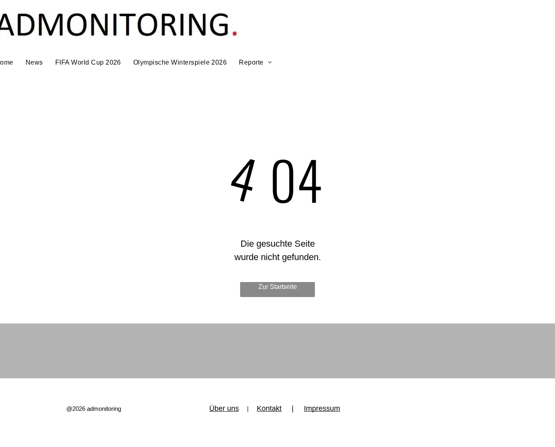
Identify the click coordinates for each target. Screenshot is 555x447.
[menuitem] (34, 62)
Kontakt (269, 408)
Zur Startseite (277, 286)
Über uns (224, 408)
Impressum (322, 408)
